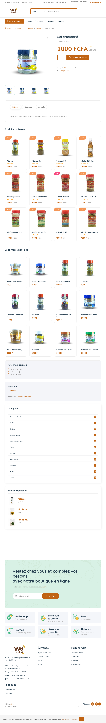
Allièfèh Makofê (62, 197)
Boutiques (7, 2)
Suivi (30, 2)
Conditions (8, 693)
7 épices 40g (36, 161)
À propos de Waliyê (44, 653)
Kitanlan (13, 391)
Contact (61, 21)
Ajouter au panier (79, 57)
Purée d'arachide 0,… (15, 350)
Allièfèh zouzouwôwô (89, 232)
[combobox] (39, 11)
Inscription (50, 596)
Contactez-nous (43, 656)
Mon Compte (16, 2)
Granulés (13, 453)
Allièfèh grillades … (14, 197)
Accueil (30, 21)
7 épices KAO (61, 161)
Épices (38, 28)
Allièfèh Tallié (61, 232)
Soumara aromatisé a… (64, 316)
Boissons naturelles (16, 417)
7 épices (10, 161)
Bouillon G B (36, 350)
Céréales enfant (15, 435)
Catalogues (49, 21)
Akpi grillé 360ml (87, 161)
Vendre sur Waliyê (77, 653)
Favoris (24, 2)
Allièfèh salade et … (14, 232)
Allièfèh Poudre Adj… (89, 197)
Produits (18, 28)
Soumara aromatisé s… (15, 316)
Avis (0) (41, 107)
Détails (15, 107)
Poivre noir (36, 315)
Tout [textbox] (34, 11)
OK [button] (81, 719)
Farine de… (23, 519)
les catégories (14, 21)
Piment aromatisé (39, 281)
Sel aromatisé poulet (89, 350)
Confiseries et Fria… (16, 441)
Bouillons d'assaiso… (16, 423)
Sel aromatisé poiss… (89, 315)
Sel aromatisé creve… (64, 350)
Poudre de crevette (14, 281)
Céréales (12, 429)
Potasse (22, 499)
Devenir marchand (24, 396)
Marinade (13, 465)
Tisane (12, 478)
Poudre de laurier (63, 281)
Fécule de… (23, 509)
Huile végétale (14, 459)
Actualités (41, 664)
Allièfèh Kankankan (39, 197)
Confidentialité (10, 689)
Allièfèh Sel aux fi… (39, 232)
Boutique (28, 107)
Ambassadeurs (76, 664)
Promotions (75, 656)
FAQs (40, 660)
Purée (12, 471)
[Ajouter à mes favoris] (92, 57)
